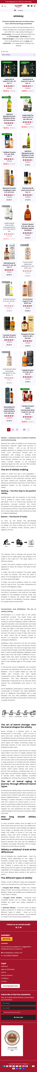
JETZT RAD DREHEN (18, 559)
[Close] (34, 505)
